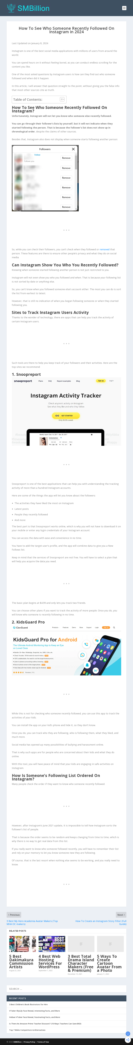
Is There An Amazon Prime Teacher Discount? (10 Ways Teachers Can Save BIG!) (45, 1023)
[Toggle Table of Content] (61, 99)
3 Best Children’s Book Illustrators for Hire (28, 1004)
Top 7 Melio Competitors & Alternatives (27, 1030)
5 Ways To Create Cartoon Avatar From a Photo (109, 963)
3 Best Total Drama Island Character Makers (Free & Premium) (81, 963)
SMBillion (17, 1042)
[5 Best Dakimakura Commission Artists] (22, 944)
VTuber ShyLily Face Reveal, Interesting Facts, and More (34, 1011)
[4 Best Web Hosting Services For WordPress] (52, 944)
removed (104, 249)
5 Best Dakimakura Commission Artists (21, 961)
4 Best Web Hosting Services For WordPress (50, 961)
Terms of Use (43, 1042)
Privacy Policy (29, 1042)
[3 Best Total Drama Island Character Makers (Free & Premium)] (81, 944)
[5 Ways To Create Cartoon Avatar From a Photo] (110, 944)
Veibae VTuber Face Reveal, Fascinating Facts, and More (34, 1017)
